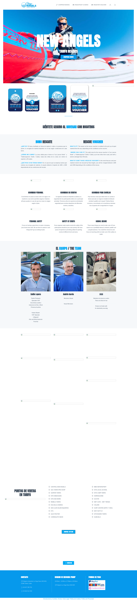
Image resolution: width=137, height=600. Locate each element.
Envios (60, 599)
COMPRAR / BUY (23, 104)
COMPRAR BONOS (64, 5)
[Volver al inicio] (29, 5)
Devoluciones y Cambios (50, 599)
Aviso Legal (66, 599)
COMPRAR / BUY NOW (68, 532)
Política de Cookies (75, 599)
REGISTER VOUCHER (100, 5)
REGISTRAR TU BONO (81, 5)
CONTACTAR (69, 563)
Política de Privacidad (87, 599)
